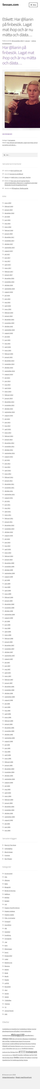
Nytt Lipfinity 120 (16, 171)
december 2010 (9, 525)
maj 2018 (7, 223)
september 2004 (10, 779)
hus (9, 1052)
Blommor (28, 1044)
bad (20, 1044)
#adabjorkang (6, 1035)
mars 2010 (8, 553)
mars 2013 (8, 433)
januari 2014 (8, 398)
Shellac (16, 1057)
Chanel (4, 1046)
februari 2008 (9, 638)
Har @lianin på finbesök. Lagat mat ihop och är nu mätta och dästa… (19, 55)
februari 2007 (9, 680)
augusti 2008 (9, 618)
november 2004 (9, 772)
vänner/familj (9, 1011)
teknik (7, 997)
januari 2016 (8, 316)
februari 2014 (9, 395)
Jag (6, 942)
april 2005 (8, 755)
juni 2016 (7, 299)
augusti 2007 (9, 659)
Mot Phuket (8, 859)
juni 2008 (7, 625)
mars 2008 (8, 635)
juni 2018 (7, 220)
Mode (6, 973)
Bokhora (7, 894)
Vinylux (26, 1060)
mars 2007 (8, 676)
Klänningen (8, 949)
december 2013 (9, 402)
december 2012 (9, 443)
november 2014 (9, 364)
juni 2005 (7, 748)
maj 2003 (7, 830)
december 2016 (9, 278)
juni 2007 (7, 666)
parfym (31, 1055)
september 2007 (10, 656)
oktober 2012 (9, 450)
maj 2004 (7, 789)
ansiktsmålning (14, 1044)
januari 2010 (8, 560)
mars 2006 (8, 717)
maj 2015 (7, 343)
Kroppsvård (8, 956)
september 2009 (10, 573)
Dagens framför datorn (12, 908)
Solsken (21, 1057)
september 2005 (10, 738)
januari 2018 (8, 234)
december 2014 (9, 361)
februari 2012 (9, 477)
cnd (8, 1046)
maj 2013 (7, 426)
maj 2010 (7, 546)
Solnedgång (8, 849)
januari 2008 (8, 642)
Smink (7, 994)
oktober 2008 (9, 611)
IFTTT (22, 1051)
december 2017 (9, 237)
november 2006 (9, 690)
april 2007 (8, 673)
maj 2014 (7, 385)
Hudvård (7, 932)
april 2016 (8, 306)
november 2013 (9, 405)
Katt (6, 945)
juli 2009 (7, 580)
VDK (6, 1014)
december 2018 (9, 213)
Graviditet (8, 925)
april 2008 (8, 631)
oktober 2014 (9, 368)
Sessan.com (10, 5)
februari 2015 (9, 354)
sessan (27, 41)
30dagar (5, 1039)
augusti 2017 (9, 251)
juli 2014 (7, 378)
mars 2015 (8, 350)
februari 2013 (9, 436)
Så (25, 1057)
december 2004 (9, 769)
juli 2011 (7, 501)
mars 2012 (8, 474)
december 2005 (9, 728)
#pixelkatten (29, 1035)
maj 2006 (7, 710)
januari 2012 (8, 481)
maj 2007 (7, 669)
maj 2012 (7, 467)
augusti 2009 (9, 577)
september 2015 (10, 330)
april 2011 (8, 511)
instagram (11, 140)
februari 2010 (9, 556)
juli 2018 (7, 217)
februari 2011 (9, 518)
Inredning (8, 935)
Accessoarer (8, 873)
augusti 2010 (9, 535)
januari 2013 (8, 439)
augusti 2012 (9, 457)
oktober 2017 (9, 244)
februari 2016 (9, 313)
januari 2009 (8, 601)
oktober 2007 (9, 652)
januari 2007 (8, 683)
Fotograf (7, 921)
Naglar (7, 980)
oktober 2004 (9, 776)
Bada (23, 1044)
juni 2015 (7, 340)
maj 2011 (7, 508)
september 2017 (10, 247)
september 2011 (10, 494)
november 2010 (9, 529)
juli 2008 (7, 621)
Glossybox (9, 1048)
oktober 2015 (9, 326)
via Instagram (7, 134)
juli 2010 (7, 539)
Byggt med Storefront (24, 1077)
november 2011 (9, 488)
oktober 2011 (9, 491)
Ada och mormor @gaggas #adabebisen (24, 1039)
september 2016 (10, 289)
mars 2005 (8, 758)
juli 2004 (7, 786)
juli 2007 (7, 662)
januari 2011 (8, 522)
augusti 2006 (9, 700)
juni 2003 (7, 827)
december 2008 (9, 604)
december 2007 (9, 645)
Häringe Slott (14, 1052)
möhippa (26, 1055)
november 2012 (9, 446)
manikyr (20, 1055)
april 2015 (8, 347)
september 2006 (10, 697)
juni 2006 (7, 707)
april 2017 (8, 265)
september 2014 (10, 371)
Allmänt (7, 880)
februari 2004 (9, 800)
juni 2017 (7, 258)
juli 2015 (7, 337)
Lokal (6, 959)
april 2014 (8, 388)
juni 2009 (7, 584)
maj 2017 (7, 261)
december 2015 (9, 319)
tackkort (29, 1057)
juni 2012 (7, 464)
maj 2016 (7, 302)
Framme (7, 855)
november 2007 (9, 649)
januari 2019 (8, 210)
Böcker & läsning (10, 891)
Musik (6, 976)
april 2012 (8, 470)
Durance (17, 1046)
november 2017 (9, 241)
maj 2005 (7, 752)
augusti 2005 (9, 741)
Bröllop (7, 897)
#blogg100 (17, 1035)
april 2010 (8, 549)
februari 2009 (9, 597)
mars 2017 (8, 268)
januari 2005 (8, 765)
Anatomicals (6, 1044)
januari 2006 (8, 724)
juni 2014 (7, 381)
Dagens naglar (9, 915)
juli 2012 (7, 460)
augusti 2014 (9, 374)
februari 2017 (9, 272)
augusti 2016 (9, 292)
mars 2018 (8, 227)
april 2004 (8, 793)
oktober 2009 (9, 570)
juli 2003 (7, 824)
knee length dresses (7, 1055)
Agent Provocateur (24, 1041)
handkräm (25, 1048)
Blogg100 (7, 887)
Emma (7, 177)
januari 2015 (8, 357)
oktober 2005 (9, 734)
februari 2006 (9, 721)
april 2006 (8, 714)
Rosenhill (8, 987)
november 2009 (9, 566)
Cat (6, 904)
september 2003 (10, 817)
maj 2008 (7, 628)
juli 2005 (7, 745)
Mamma (7, 966)
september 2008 (10, 614)
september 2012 (10, 453)
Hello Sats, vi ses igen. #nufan (21, 177)
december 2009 (9, 563)
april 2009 (8, 590)
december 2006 (9, 686)
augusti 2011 (9, 498)
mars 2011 (8, 515)
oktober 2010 (9, 532)
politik (7, 983)
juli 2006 (7, 704)
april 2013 (8, 429)
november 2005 (9, 731)
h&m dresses (18, 1048)
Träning (7, 1004)
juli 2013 (7, 419)
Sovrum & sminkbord (16, 174)
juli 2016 (7, 295)
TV (5, 1007)
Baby (6, 884)
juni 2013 (7, 422)
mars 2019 (8, 203)
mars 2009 (8, 594)
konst (6, 952)
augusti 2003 (9, 820)
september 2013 (10, 412)
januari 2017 (8, 275)
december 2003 (9, 806)
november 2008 (9, 608)
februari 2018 (9, 230)
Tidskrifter (8, 1000)
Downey (12, 1046)
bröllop (33, 1044)
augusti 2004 (9, 782)
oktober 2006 (9, 693)
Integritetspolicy (8, 1077)
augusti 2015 (9, 333)
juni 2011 (7, 505)
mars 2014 (8, 391)
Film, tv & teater (10, 918)
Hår (6, 928)
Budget (7, 901)
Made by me (8, 963)
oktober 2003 (9, 813)
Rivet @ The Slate (10, 845)
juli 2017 (7, 254)
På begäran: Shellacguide (20, 188)
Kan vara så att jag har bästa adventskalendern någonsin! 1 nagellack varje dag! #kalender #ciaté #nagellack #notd (21, 183)
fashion (22, 1046)
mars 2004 (8, 796)
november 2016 (9, 282)
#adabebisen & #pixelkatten (10, 1029)
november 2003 (9, 810)
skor (6, 990)
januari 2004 (8, 803)
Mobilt (7, 969)
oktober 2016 (9, 285)
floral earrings (27, 1046)
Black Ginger (9, 852)
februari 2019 (9, 206)
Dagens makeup (10, 911)
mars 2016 (8, 309)
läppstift (15, 1055)
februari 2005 (9, 762)
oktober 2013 (9, 409)
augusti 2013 (9, 415)
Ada (6, 877)
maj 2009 (7, 587)
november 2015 (9, 323)
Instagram (31, 1051)
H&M (14, 1048)
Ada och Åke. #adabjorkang (10, 1041)
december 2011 (9, 484)
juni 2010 (7, 542)
